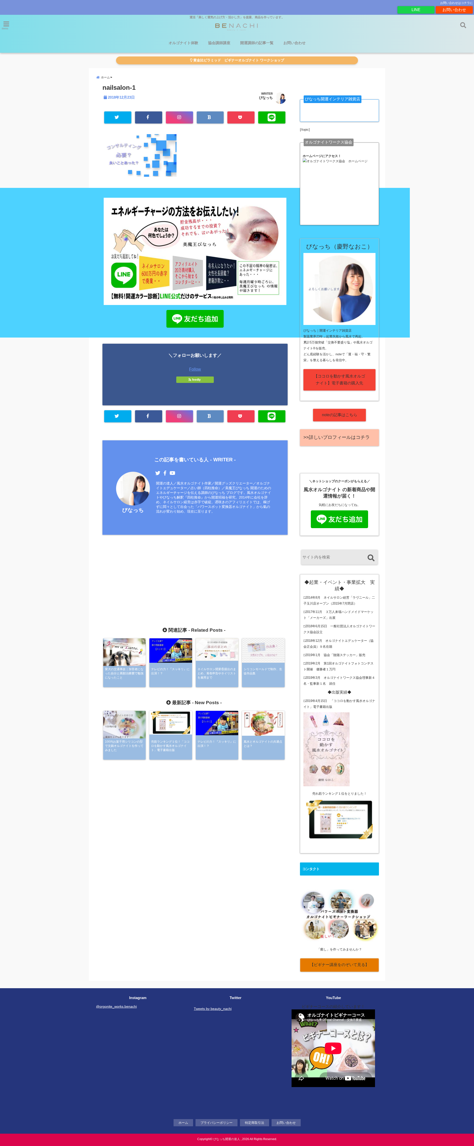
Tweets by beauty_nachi (213, 1009)
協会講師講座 (219, 43)
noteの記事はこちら (339, 415)
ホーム (183, 1123)
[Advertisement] (195, 570)
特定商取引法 (254, 1123)
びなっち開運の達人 (226, 1139)
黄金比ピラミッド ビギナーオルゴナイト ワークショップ (238, 60)
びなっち (266, 98)
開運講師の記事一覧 (257, 43)
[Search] (370, 557)
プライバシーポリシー (216, 1123)
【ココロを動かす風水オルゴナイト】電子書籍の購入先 (339, 379)
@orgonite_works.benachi (116, 1006)
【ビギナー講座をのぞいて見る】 (339, 965)
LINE (416, 10)
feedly (196, 379)
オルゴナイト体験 (183, 43)
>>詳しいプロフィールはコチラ (336, 437)
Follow (195, 369)
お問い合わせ (454, 10)
